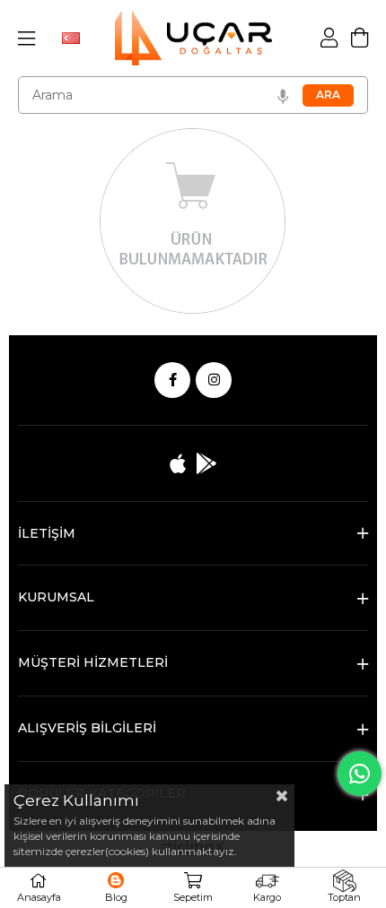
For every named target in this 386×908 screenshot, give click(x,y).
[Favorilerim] (115, 888)
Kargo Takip (267, 888)
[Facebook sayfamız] (172, 380)
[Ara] (328, 95)
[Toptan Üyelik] (344, 888)
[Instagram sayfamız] (214, 380)
